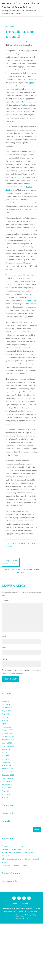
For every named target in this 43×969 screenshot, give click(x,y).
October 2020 (7, 781)
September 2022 (8, 708)
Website (5, 659)
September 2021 (8, 746)
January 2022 (7, 733)
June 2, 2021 (10, 26)
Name (5, 636)
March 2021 (6, 765)
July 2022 (5, 714)
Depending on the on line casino (10, 562)
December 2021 (8, 736)
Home (15, 903)
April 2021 (6, 762)
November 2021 (8, 740)
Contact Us (25, 903)
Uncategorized (7, 813)
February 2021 (7, 769)
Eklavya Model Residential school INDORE (18, 849)
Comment (6, 601)
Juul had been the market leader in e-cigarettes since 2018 (21, 570)
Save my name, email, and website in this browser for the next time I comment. (22, 672)
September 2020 (8, 785)
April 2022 (6, 724)
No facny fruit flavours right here (14, 865)
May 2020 (6, 797)
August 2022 (7, 711)
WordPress (20, 915)
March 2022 (6, 727)
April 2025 (6, 701)
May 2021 (6, 759)
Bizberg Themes (21, 918)
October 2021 (7, 743)
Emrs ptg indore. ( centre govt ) (13, 846)
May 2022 (6, 720)
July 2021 (5, 752)
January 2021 (7, 772)
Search (6, 821)
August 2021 (7, 749)
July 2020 (5, 791)
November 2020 (8, 778)
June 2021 (6, 756)
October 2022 (7, 704)
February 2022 (7, 730)
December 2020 (8, 775)
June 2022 (6, 717)
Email (5, 648)
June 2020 (6, 794)
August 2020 (7, 788)
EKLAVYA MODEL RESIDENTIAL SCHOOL (20, 544)
